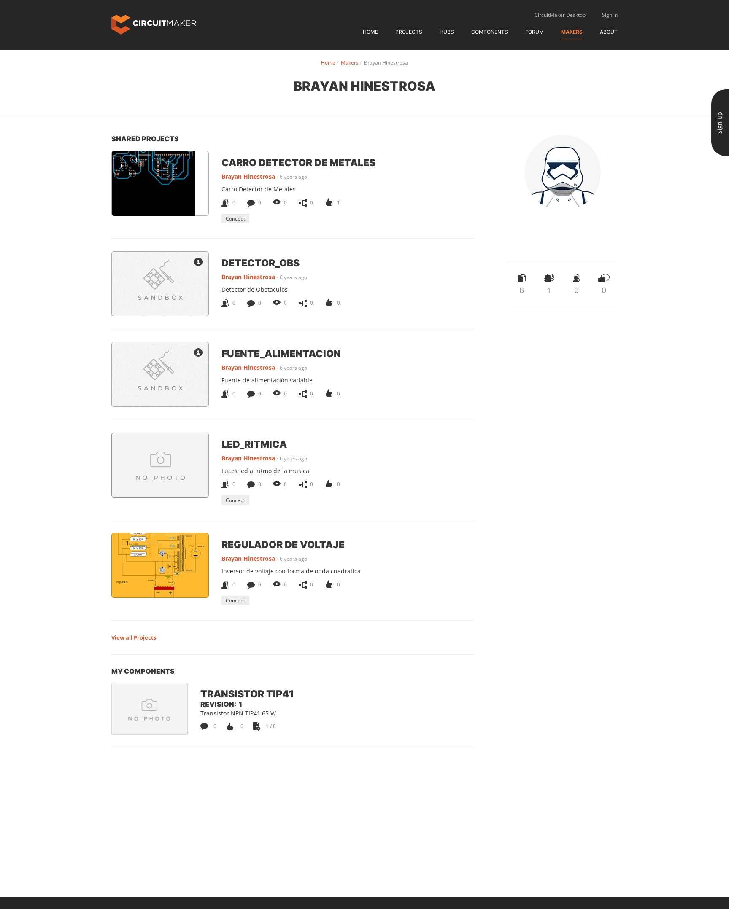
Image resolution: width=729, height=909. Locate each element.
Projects (408, 31)
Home (370, 31)
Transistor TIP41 (247, 693)
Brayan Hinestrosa (248, 176)
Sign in (610, 15)
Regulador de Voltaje (283, 544)
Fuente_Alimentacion (281, 353)
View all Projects (133, 637)
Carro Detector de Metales (298, 162)
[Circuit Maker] (153, 24)
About (609, 31)
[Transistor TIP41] (149, 708)
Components (489, 31)
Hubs (447, 31)
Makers (572, 31)
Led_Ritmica (254, 444)
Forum (534, 31)
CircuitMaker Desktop (560, 15)
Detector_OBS (260, 262)
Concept (235, 218)
